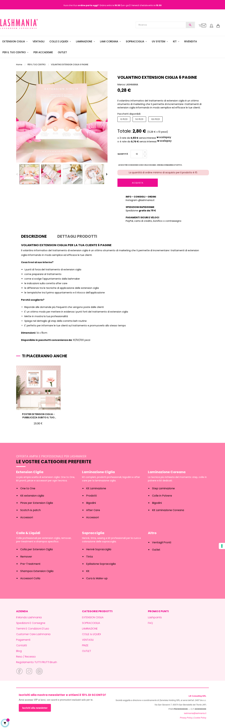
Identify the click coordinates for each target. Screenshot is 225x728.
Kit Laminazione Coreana (168, 510)
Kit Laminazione (96, 488)
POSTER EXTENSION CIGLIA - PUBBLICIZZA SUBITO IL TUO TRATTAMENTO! (38, 416)
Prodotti (91, 496)
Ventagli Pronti (161, 542)
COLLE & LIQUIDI (91, 634)
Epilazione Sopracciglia (101, 564)
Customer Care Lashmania (33, 634)
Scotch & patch (30, 510)
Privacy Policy (186, 717)
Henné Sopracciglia (98, 549)
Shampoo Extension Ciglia (36, 571)
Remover (26, 556)
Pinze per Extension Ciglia (36, 503)
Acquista (137, 182)
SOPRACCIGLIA (91, 623)
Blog (19, 651)
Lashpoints (155, 617)
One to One (27, 488)
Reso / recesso (26, 656)
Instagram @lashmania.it (140, 200)
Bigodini (91, 503)
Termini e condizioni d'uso (32, 628)
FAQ (150, 623)
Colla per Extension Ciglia (36, 549)
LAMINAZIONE (90, 628)
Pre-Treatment (30, 564)
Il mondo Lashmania (29, 617)
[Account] (211, 26)
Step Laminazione (163, 488)
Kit (87, 571)
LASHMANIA (132, 84)
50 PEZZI (139, 119)
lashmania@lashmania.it (195, 713)
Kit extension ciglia (32, 496)
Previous (17, 174)
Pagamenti (23, 640)
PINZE (85, 645)
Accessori (26, 517)
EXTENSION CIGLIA (92, 617)
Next (106, 174)
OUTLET (86, 651)
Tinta (89, 556)
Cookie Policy (200, 717)
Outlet (156, 550)
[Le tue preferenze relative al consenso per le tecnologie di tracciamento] (222, 546)
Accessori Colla (30, 578)
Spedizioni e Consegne (30, 623)
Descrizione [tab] (34, 236)
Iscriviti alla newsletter (34, 707)
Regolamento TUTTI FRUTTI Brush (36, 662)
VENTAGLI (88, 640)
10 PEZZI (123, 119)
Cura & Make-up (97, 578)
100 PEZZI (155, 119)
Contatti (21, 645)
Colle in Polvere (162, 496)
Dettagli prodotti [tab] (77, 236)
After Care (93, 510)
